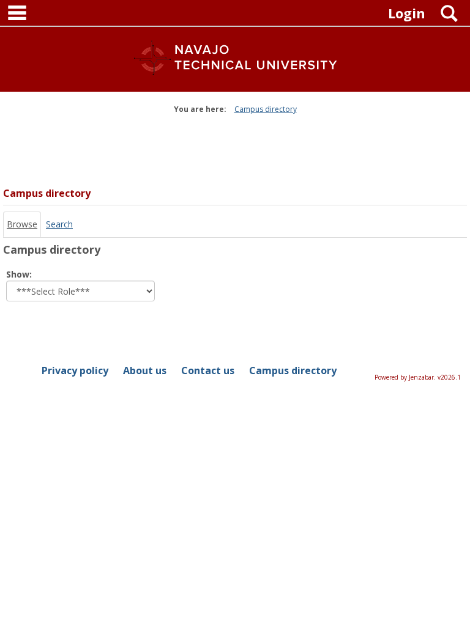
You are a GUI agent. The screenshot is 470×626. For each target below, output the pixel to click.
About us (144, 370)
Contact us (207, 370)
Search (59, 224)
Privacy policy (75, 370)
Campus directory (265, 109)
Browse (22, 224)
